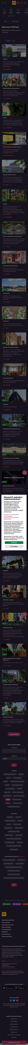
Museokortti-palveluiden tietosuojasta (11, 515)
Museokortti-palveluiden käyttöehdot (11, 518)
